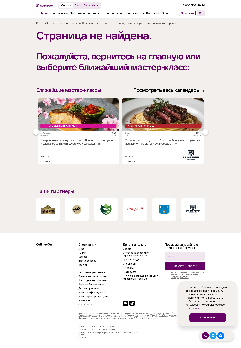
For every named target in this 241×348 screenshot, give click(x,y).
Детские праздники (88, 288)
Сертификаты (134, 13)
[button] (42, 13)
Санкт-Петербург (86, 5)
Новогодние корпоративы (92, 280)
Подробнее (192, 308)
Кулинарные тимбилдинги (92, 276)
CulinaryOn (42, 23)
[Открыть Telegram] (213, 335)
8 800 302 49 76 (194, 5)
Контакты (152, 13)
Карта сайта (129, 272)
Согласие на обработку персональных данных (97, 329)
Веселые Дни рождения (91, 284)
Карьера (82, 257)
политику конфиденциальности (180, 277)
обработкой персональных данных (185, 274)
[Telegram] (132, 303)
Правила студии (131, 260)
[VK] (125, 303)
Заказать (187, 13)
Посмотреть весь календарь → (169, 90)
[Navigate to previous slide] (36, 132)
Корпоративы (113, 13)
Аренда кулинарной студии (93, 296)
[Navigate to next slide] (205, 132)
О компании (129, 264)
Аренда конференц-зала (91, 292)
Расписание (59, 13)
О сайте (127, 249)
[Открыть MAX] (220, 335)
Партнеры (83, 265)
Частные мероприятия (85, 13)
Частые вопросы (87, 261)
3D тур (82, 253)
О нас (165, 13)
